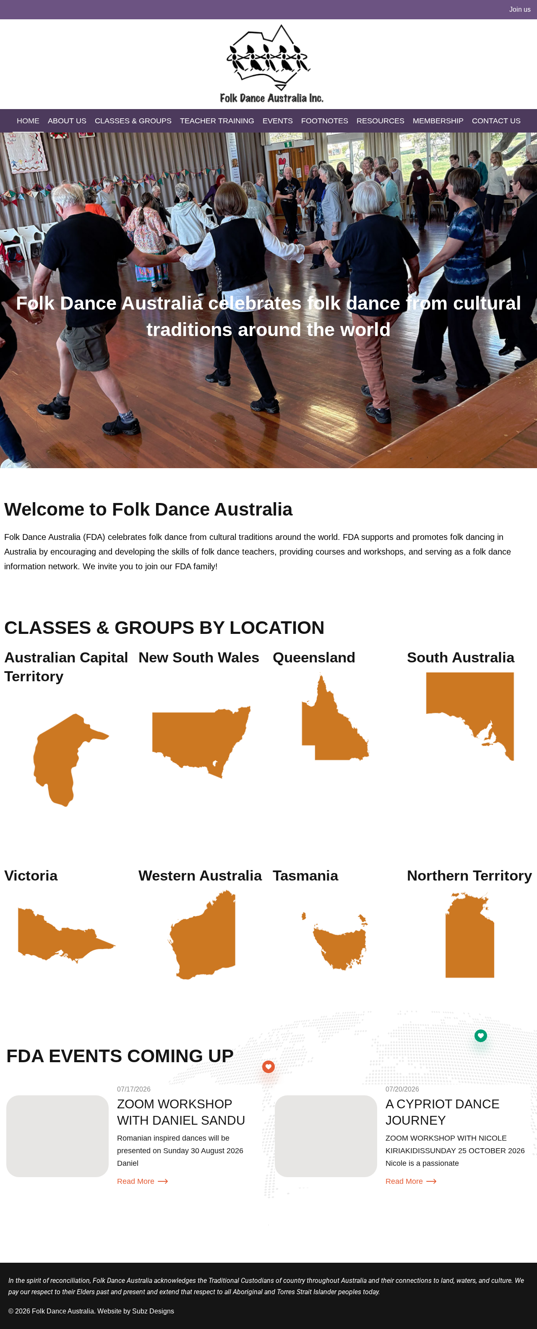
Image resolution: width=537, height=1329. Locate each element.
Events (278, 121)
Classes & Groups (133, 121)
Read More (135, 1181)
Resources (380, 121)
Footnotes (324, 121)
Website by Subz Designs (135, 1311)
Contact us (496, 121)
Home (28, 121)
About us (67, 121)
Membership (438, 121)
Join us (520, 9)
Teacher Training (217, 121)
